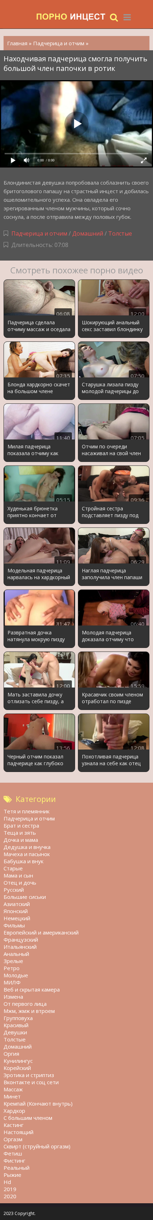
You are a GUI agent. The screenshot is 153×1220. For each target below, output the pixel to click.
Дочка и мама (21, 839)
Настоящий (18, 1132)
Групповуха (18, 1017)
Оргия (11, 1053)
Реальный (17, 1167)
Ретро (12, 968)
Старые (13, 868)
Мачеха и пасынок (27, 854)
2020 (10, 1196)
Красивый (16, 1025)
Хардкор (14, 1110)
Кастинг (13, 1124)
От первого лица (25, 1003)
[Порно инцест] (71, 17)
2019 (10, 1189)
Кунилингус (18, 1060)
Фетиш (13, 1153)
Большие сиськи (25, 896)
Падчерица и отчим (39, 233)
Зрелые (13, 960)
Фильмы (14, 925)
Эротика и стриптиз (29, 1075)
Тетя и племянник (26, 811)
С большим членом (28, 1117)
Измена (13, 996)
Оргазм (13, 1139)
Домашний (88, 233)
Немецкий (17, 918)
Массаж (13, 1089)
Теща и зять (20, 832)
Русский (14, 889)
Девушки (15, 1032)
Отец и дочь (20, 882)
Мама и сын (18, 875)
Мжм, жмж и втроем (29, 1010)
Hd (7, 1181)
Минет (12, 1096)
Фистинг (14, 1160)
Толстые (120, 233)
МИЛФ (12, 982)
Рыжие (12, 1174)
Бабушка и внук (23, 861)
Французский (21, 939)
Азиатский (17, 903)
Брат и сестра (21, 825)
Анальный (16, 953)
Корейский (17, 1067)
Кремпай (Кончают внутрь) (38, 1103)
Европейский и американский (41, 932)
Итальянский (20, 946)
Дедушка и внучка (27, 846)
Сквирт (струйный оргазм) (37, 1146)
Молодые (16, 975)
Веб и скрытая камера (32, 989)
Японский (16, 911)
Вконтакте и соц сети (31, 1082)
